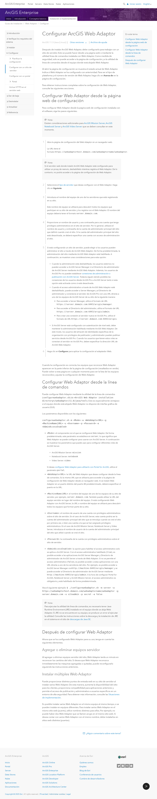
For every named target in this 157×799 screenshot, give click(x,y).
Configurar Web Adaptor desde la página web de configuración (136, 42)
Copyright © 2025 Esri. (14, 794)
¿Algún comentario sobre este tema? (103, 733)
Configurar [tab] (13, 53)
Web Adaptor (31, 23)
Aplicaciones (68, 4)
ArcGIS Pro (47, 766)
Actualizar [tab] (12, 107)
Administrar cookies (57, 794)
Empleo (83, 766)
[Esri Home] (122, 757)
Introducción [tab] (14, 33)
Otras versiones (77, 42)
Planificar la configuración (15, 60)
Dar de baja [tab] (13, 96)
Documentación (12, 787)
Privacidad (44, 794)
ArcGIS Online (48, 762)
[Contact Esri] (131, 766)
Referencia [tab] (13, 112)
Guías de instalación (13, 23)
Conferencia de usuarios (90, 774)
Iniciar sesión (135, 4)
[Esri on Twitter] (119, 766)
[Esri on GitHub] (127, 766)
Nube (58, 4)
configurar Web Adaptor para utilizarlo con (82, 467)
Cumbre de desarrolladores (92, 778)
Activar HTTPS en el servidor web (17, 88)
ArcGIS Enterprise (15, 3)
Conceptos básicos (37, 19)
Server (8, 770)
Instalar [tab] (11, 47)
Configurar (44, 23)
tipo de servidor (66, 185)
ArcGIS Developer (50, 778)
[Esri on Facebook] (123, 766)
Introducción (20, 19)
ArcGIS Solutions (49, 783)
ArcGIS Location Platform (53, 774)
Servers (38, 4)
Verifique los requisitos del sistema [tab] (19, 40)
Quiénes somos (86, 762)
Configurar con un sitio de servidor (20, 69)
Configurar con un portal (19, 76)
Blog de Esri (85, 770)
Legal (68, 794)
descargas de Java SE (80, 619)
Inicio (8, 19)
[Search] (124, 4)
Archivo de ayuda (98, 42)
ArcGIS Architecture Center (54, 787)
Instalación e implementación (63, 19)
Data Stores (49, 4)
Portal (30, 4)
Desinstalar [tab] (13, 101)
